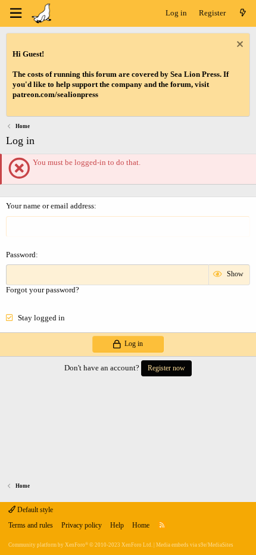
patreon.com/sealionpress (55, 94)
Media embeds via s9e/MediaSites (194, 545)
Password (21, 254)
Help (117, 525)
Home (140, 525)
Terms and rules (30, 525)
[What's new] (243, 13)
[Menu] (15, 13)
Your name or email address (50, 205)
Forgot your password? (42, 289)
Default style (34, 510)
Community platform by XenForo (80, 545)
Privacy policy (81, 525)
